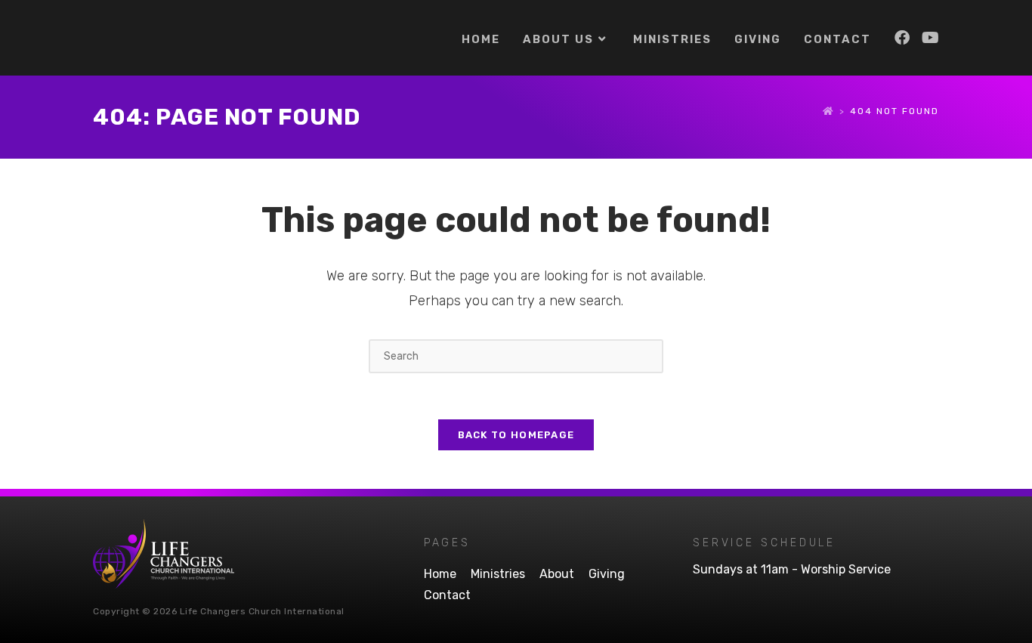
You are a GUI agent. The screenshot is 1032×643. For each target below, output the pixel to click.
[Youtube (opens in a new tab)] (930, 37)
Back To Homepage (516, 435)
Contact (447, 595)
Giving (607, 574)
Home (440, 574)
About (556, 574)
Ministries (498, 574)
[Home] (829, 111)
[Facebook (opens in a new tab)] (902, 37)
